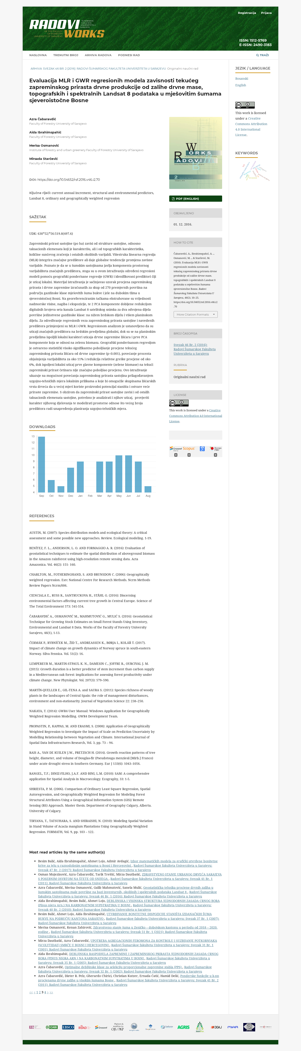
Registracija (247, 13)
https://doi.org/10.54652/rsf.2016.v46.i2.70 (68, 180)
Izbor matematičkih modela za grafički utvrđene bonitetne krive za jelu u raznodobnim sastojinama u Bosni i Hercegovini (128, 863)
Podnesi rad (129, 55)
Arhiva (36, 68)
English (240, 85)
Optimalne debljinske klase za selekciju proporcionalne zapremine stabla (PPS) (123, 967)
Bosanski (241, 78)
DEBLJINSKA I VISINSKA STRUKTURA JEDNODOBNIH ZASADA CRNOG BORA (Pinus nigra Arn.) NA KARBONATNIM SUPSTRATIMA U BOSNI (129, 903)
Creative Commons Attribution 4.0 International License (195, 415)
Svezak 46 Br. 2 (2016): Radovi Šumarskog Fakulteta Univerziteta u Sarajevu (104, 68)
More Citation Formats (193, 314)
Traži (264, 55)
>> (51, 992)
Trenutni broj (65, 55)
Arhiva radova (98, 55)
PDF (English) (187, 198)
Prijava (266, 13)
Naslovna (38, 55)
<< (31, 992)
